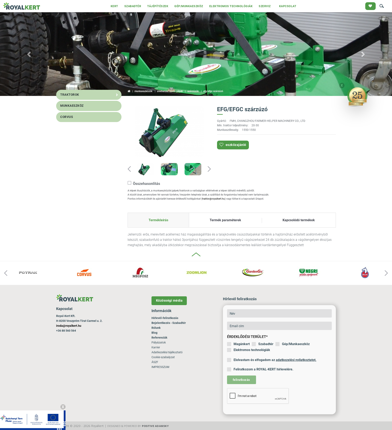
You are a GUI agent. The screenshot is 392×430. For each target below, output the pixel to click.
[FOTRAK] (28, 272)
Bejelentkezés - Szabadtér (168, 322)
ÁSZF (154, 362)
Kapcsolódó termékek (299, 220)
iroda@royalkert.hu (68, 325)
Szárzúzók (193, 91)
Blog (154, 332)
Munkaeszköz (72, 106)
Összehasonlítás (146, 183)
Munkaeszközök (143, 91)
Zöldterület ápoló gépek (170, 91)
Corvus (66, 117)
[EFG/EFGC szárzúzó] (169, 131)
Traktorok (69, 95)
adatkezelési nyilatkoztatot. (296, 360)
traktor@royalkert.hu (213, 198)
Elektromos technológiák (252, 350)
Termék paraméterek (225, 220)
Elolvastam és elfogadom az (275, 360)
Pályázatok (158, 342)
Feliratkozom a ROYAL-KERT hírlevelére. (263, 369)
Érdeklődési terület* (247, 336)
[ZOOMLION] (196, 272)
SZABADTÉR (132, 6)
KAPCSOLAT (287, 6)
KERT (114, 6)
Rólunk (155, 327)
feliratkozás (241, 380)
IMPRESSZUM (160, 367)
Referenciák (159, 337)
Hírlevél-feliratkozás (164, 318)
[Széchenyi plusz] (33, 420)
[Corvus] (84, 272)
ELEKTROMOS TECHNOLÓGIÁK (231, 6)
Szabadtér (265, 344)
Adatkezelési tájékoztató (167, 352)
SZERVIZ (265, 6)
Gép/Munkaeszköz (296, 344)
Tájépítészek (157, 6)
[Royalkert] (21, 6)
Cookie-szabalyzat (163, 357)
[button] (29, 54)
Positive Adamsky (155, 426)
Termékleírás (158, 220)
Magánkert (242, 344)
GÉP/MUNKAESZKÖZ (188, 6)
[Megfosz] (140, 272)
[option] (169, 132)
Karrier (155, 347)
